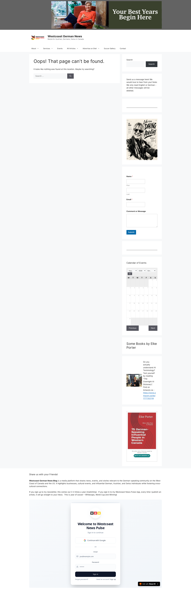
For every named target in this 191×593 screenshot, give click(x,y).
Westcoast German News (65, 36)
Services (46, 48)
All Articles (71, 48)
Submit (131, 232)
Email (129, 199)
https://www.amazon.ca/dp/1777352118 (149, 396)
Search (129, 60)
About (33, 48)
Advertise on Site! (90, 48)
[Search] (70, 76)
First (128, 185)
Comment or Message (136, 211)
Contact (123, 48)
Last (128, 194)
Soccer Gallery (109, 48)
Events (60, 48)
